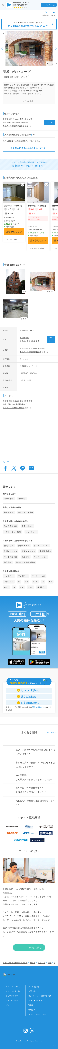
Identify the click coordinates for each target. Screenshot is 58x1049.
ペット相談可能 (10, 557)
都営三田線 (7, 122)
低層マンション (28, 551)
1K (19, 581)
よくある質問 (33, 986)
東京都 (5, 119)
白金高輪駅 (16, 122)
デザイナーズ (23, 545)
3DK (22, 587)
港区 (10, 119)
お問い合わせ (33, 991)
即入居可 (8, 562)
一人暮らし (9, 576)
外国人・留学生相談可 (25, 562)
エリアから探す (12, 996)
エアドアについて (13, 986)
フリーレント (31, 531)
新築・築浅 (9, 545)
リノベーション (40, 557)
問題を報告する (38, 707)
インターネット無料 (12, 531)
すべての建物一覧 (13, 991)
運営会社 (31, 1005)
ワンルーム (9, 581)
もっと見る (29, 101)
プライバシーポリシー (37, 1014)
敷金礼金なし (27, 526)
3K (14, 587)
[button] (54, 1045)
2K (43, 581)
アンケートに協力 (35, 1000)
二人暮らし (23, 576)
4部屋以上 (41, 587)
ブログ (8, 1005)
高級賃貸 (25, 557)
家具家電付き (45, 551)
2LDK (6, 587)
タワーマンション (41, 545)
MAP (50, 123)
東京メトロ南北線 (10, 126)
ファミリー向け (38, 576)
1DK (26, 581)
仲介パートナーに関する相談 (39, 996)
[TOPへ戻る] (12, 13)
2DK (50, 581)
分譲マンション (10, 551)
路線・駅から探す (13, 1000)
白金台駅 (20, 126)
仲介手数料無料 (10, 526)
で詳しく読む (35, 947)
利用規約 (31, 1010)
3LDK (30, 587)
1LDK (35, 581)
